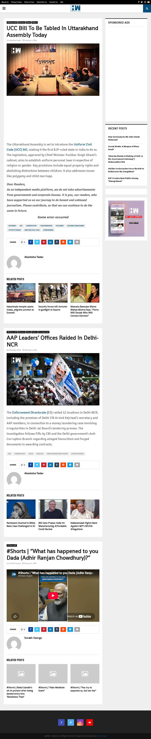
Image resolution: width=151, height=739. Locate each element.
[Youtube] (89, 722)
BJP (21, 226)
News (28, 22)
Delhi (31, 454)
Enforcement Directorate (57, 454)
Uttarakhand (48, 230)
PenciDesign (101, 736)
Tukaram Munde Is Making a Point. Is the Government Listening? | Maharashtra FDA (125, 159)
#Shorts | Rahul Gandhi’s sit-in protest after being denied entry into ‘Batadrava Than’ (20, 692)
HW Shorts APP (12, 22)
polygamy (60, 226)
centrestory (31, 226)
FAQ (61, 2)
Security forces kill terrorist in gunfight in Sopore (52, 308)
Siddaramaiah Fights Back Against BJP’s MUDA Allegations (83, 526)
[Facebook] (61, 722)
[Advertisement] (53, 121)
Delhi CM (40, 454)
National (22, 22)
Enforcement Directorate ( (30, 412)
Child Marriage (46, 226)
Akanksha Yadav (15, 40)
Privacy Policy (16, 2)
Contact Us (53, 2)
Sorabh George (15, 563)
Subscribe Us (42, 2)
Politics (34, 22)
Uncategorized (44, 332)
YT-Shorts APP (11, 545)
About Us (5, 2)
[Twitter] (71, 722)
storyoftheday (15, 230)
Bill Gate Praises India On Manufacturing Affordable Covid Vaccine (52, 526)
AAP (9, 454)
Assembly (12, 226)
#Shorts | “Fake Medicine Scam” (51, 689)
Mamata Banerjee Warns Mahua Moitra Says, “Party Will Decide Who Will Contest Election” (84, 311)
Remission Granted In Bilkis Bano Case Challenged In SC (21, 524)
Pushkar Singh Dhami (75, 226)
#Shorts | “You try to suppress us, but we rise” (83, 689)
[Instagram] (80, 722)
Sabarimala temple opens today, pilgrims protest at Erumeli (20, 309)
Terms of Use (29, 2)
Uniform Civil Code (32, 230)
